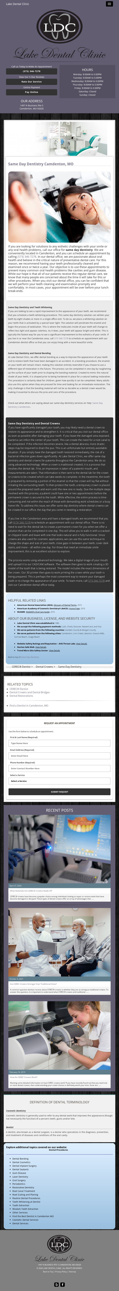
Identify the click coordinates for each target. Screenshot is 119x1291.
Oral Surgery (19, 1180)
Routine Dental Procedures (26, 1198)
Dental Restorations (21, 695)
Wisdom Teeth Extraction (25, 1208)
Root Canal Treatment (23, 1191)
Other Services (20, 1212)
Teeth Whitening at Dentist (26, 1201)
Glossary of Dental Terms (65, 605)
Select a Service (17, 775)
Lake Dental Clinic (17, 4)
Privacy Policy (61, 1271)
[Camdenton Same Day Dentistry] (59, 139)
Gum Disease (19, 1172)
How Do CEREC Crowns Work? (23, 1077)
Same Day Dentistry (30, 657)
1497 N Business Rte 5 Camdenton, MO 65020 (32, 107)
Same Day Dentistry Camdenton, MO (40, 164)
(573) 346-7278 (31, 71)
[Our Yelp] (56, 1285)
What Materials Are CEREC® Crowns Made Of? (31, 890)
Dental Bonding (20, 1158)
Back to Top (48, 1271)
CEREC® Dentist (19, 689)
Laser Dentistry (20, 1176)
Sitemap (72, 1271)
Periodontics (18, 1183)
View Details (81, 643)
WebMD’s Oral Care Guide (38, 611)
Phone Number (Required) (22, 762)
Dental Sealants (20, 1169)
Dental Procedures (58, 1150)
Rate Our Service (32, 81)
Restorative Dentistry (23, 1187)
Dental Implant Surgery (24, 1165)
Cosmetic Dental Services (25, 1219)
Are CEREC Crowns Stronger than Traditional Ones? (33, 984)
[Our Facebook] (62, 1285)
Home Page (74, 608)
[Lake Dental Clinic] (59, 34)
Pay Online (31, 92)
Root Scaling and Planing (25, 1194)
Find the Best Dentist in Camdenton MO (33, 1216)
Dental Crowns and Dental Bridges (30, 692)
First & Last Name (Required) (23, 737)
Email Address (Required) (22, 750)
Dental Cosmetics (21, 1162)
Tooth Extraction (20, 1205)
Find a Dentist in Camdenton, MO (29, 705)
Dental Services (20, 1223)
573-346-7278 (61, 338)
